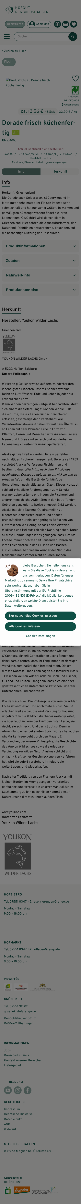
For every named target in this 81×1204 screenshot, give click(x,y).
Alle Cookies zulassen (24, 626)
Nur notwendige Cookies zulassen (33, 616)
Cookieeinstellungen (40, 636)
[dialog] (40, 602)
